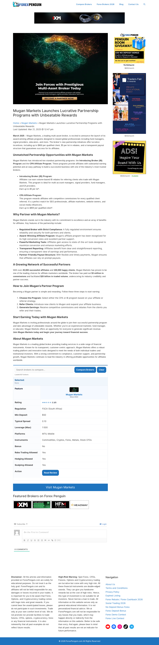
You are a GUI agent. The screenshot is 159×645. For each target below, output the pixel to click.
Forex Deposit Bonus (116, 611)
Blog (121, 4)
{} (55, 540)
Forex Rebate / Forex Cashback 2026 (124, 599)
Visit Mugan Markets (60, 487)
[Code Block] (49, 540)
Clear (101, 370)
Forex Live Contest (115, 618)
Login (104, 524)
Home (16, 123)
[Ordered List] (38, 540)
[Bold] (24, 540)
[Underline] (31, 540)
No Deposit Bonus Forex (118, 607)
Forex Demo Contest (116, 614)
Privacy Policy (112, 592)
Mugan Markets (29, 123)
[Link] (52, 540)
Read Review (50, 472)
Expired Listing (113, 595)
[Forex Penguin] (27, 4)
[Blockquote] (45, 540)
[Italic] (28, 540)
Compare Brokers (84, 4)
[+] (59, 540)
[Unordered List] (42, 540)
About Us (110, 584)
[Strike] (35, 540)
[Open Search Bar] (144, 4)
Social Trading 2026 (116, 603)
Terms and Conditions (117, 588)
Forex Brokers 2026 (105, 4)
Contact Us (133, 4)
